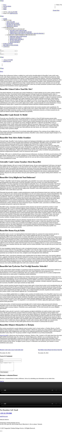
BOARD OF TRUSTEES (13, 24)
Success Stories (7, 6)
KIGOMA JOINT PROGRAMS (18, 30)
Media (4, 9)
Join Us (2, 381)
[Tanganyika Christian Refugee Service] (2, 0)
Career (5, 7)
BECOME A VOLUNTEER (10, 45)
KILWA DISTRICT (15, 42)
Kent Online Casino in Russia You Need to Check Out (50, 349)
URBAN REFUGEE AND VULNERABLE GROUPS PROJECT (27, 33)
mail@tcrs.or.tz (14, 13)
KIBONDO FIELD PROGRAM (18, 36)
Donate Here (56, 10)
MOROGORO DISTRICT (17, 39)
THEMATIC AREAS (12, 26)
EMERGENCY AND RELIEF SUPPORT (21, 32)
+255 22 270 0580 (12, 12)
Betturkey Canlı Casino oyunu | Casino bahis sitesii (11, 349)
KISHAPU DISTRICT (16, 37)
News (4, 4)
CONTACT (6, 46)
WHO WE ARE (10, 21)
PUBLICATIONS (8, 43)
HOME (5, 19)
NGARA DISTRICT (15, 40)
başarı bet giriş (3, 335)
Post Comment (4, 372)
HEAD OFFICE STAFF (12, 23)
